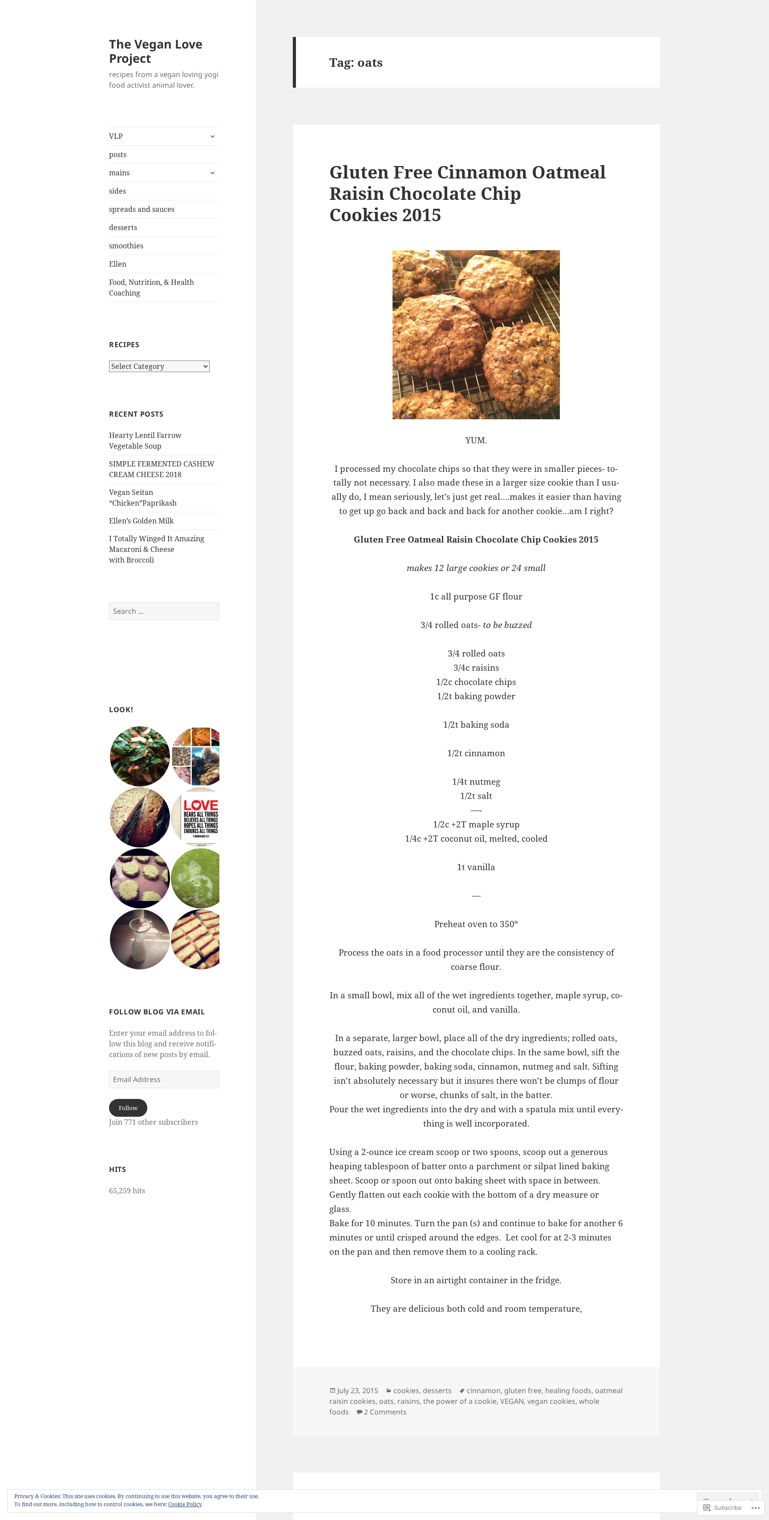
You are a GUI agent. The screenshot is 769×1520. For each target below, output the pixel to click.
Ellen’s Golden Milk (141, 521)
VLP (116, 136)
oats (386, 1401)
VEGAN (512, 1401)
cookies (406, 1390)
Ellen (117, 264)
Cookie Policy (185, 1504)
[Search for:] (164, 611)
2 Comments (385, 1412)
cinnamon (484, 1390)
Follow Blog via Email (157, 1012)
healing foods (568, 1390)
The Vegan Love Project (155, 51)
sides (117, 191)
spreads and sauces (141, 209)
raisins (408, 1401)
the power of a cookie (460, 1401)
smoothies (126, 246)
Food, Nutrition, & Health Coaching (151, 287)
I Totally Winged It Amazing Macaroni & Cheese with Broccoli (156, 549)
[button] (139, 756)
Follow (128, 1108)
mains (119, 173)
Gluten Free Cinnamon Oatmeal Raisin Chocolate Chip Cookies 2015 (467, 193)
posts (117, 154)
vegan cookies (551, 1401)
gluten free (523, 1390)
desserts (123, 227)
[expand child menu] (212, 136)
